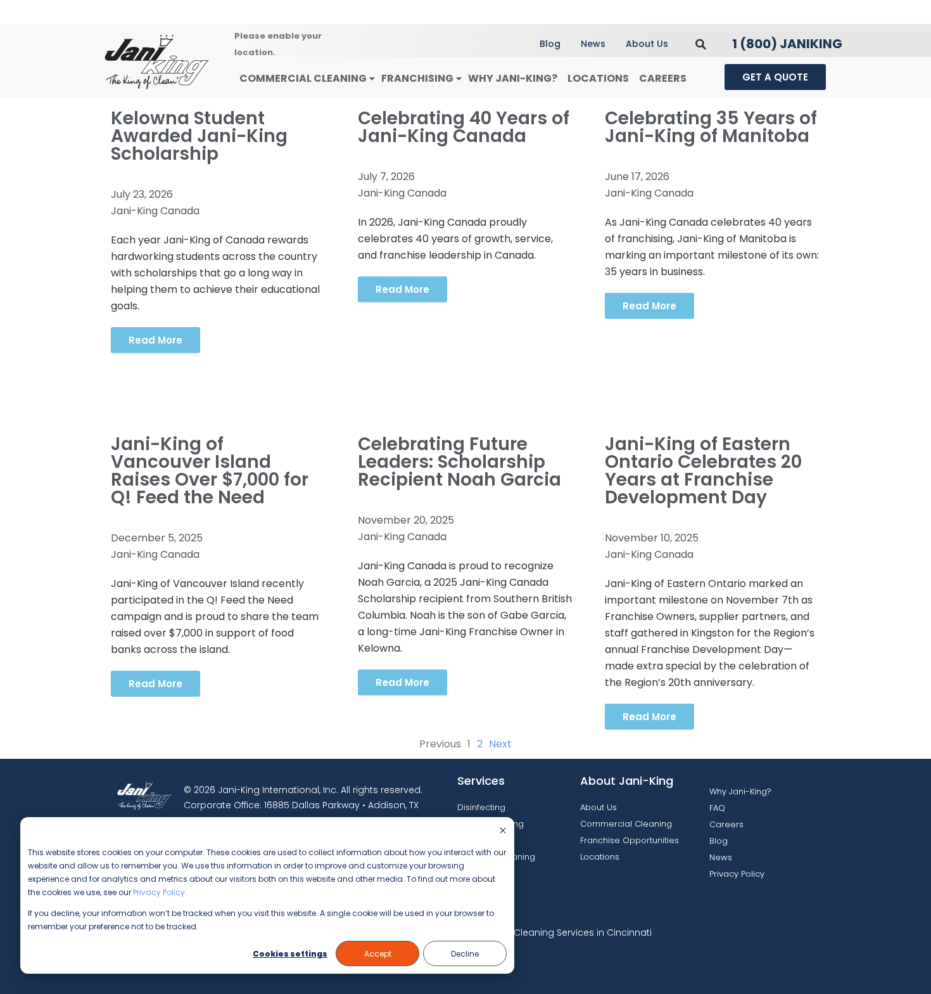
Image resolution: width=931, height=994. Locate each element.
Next (500, 744)
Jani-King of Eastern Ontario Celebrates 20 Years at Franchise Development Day (703, 471)
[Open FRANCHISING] (458, 79)
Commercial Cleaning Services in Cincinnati (553, 932)
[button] (700, 44)
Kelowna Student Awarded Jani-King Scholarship (199, 136)
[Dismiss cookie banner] (503, 831)
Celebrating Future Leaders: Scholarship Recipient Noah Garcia (459, 462)
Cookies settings (290, 953)
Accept (377, 953)
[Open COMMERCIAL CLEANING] (371, 79)
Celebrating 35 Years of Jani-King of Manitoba (711, 127)
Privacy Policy (159, 892)
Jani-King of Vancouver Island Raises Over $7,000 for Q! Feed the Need (209, 471)
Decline (465, 953)
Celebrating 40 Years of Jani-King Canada (463, 127)
